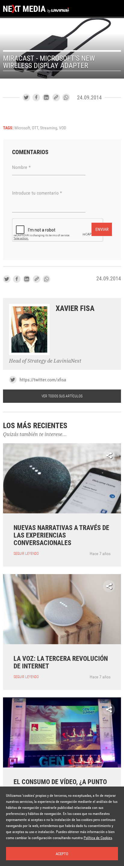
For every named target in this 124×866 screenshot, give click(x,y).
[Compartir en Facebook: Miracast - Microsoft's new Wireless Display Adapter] (36, 97)
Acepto (62, 853)
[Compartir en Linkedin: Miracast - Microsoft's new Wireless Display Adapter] (46, 97)
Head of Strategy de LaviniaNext (45, 361)
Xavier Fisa (75, 308)
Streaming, (49, 127)
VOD (62, 127)
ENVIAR (101, 229)
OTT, (36, 127)
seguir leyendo (26, 553)
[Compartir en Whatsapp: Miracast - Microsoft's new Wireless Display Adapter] (66, 97)
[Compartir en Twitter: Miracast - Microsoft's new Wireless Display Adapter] (26, 97)
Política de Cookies (98, 838)
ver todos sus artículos (62, 396)
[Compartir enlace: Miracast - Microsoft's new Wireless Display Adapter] (56, 97)
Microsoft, (23, 127)
